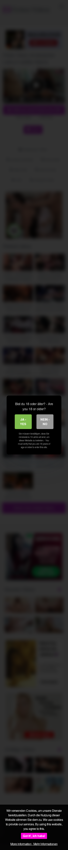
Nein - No (44, 421)
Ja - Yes (23, 421)
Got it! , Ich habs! (34, 836)
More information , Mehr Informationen (34, 844)
